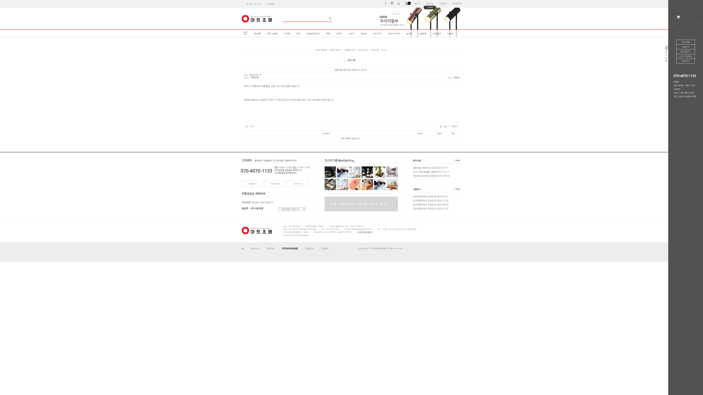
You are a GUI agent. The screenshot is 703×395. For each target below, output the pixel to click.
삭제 (252, 126)
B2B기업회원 (321, 50)
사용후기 (252, 184)
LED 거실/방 (272, 33)
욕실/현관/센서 (313, 33)
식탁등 (287, 33)
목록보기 (455, 126)
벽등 (328, 33)
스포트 (351, 33)
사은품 (450, 33)
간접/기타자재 (394, 33)
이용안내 (309, 248)
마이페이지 (456, 4)
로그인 (417, 4)
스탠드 (339, 33)
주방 (298, 33)
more (457, 160)
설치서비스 (363, 50)
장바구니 (297, 184)
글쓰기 (446, 126)
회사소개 (255, 248)
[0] (406, 4)
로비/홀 (257, 33)
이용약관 (270, 248)
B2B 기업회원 (685, 56)
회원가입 (429, 4)
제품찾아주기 (350, 50)
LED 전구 (377, 33)
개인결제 (437, 33)
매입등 (364, 33)
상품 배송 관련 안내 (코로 (424, 167)
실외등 (409, 33)
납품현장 (423, 33)
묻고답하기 (686, 51)
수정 (246, 126)
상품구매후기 (335, 50)
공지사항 (375, 50)
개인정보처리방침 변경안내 (425, 175)
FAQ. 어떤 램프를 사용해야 (425, 171)
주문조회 (275, 184)
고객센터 (442, 4)
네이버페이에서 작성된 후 (424, 196)
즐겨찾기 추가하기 (254, 4)
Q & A (385, 50)
